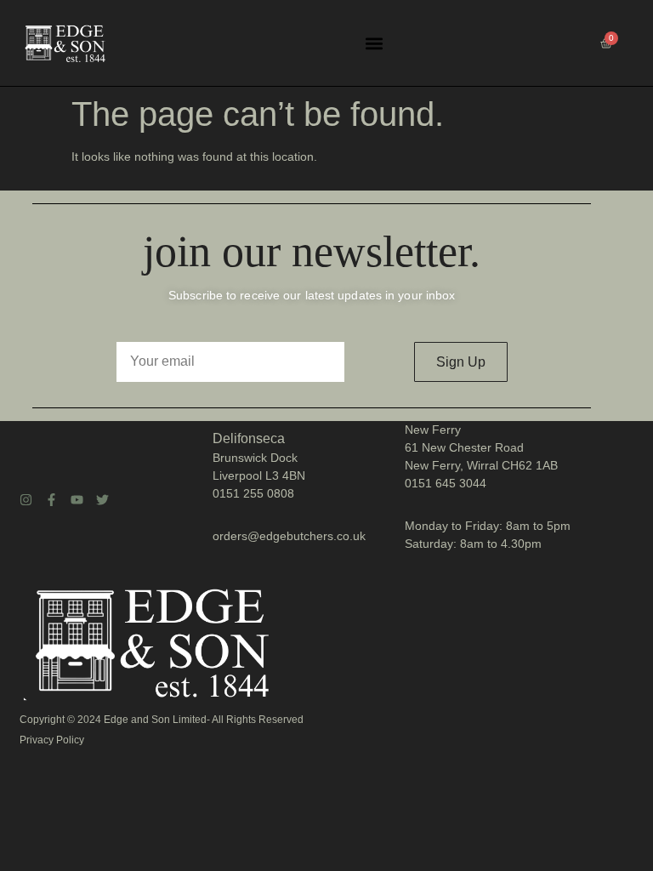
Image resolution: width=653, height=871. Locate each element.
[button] (374, 43)
